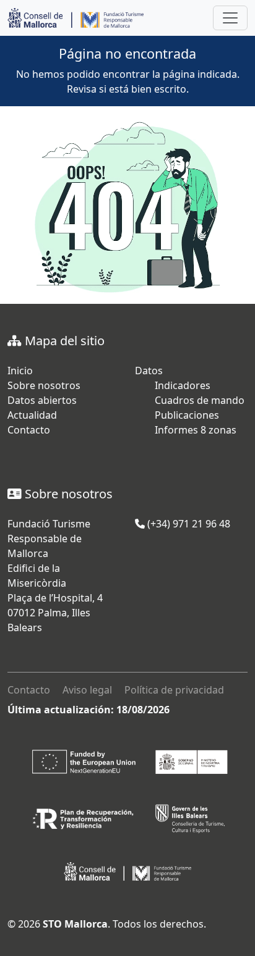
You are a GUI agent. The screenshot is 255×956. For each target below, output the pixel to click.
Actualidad (32, 415)
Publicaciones (187, 415)
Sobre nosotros (43, 385)
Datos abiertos (42, 400)
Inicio (20, 370)
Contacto (28, 430)
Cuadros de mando (199, 400)
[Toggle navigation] (230, 18)
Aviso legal (87, 690)
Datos (149, 370)
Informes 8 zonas (195, 430)
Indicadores (182, 385)
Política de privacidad (174, 690)
